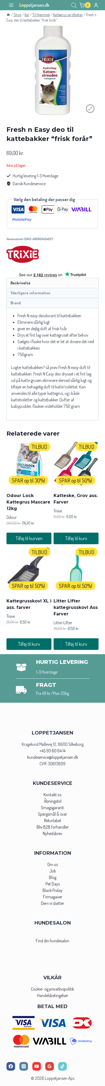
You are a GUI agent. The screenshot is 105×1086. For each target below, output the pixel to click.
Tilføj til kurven (29, 538)
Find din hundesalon (52, 940)
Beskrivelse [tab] (20, 282)
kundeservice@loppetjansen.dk (52, 757)
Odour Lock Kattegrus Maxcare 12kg (28, 502)
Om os (52, 864)
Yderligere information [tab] (30, 292)
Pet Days (53, 884)
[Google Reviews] (49, 1066)
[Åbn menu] (11, 5)
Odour (11, 517)
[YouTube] (36, 1066)
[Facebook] (10, 1066)
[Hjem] (8, 14)
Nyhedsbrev (52, 833)
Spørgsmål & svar (52, 814)
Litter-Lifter (63, 622)
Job (52, 871)
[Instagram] (23, 1066)
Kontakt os (52, 794)
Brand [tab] (15, 302)
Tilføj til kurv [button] (76, 538)
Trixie (58, 510)
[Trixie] (22, 254)
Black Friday (52, 890)
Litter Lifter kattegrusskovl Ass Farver (76, 607)
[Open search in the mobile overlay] (74, 5)
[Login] (96, 5)
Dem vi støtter (52, 903)
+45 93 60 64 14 (52, 750)
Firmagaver (52, 896)
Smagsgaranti (52, 807)
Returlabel (52, 820)
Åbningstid (52, 801)
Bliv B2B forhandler (53, 827)
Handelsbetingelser (52, 995)
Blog (52, 877)
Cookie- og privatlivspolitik (52, 989)
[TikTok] (62, 1066)
